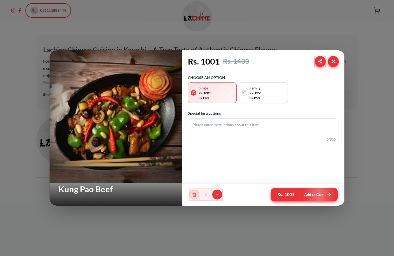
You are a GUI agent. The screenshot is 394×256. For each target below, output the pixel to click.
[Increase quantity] (217, 194)
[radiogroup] (263, 92)
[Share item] (320, 61)
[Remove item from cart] (194, 194)
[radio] (212, 92)
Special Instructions (204, 113)
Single (203, 88)
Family (255, 88)
